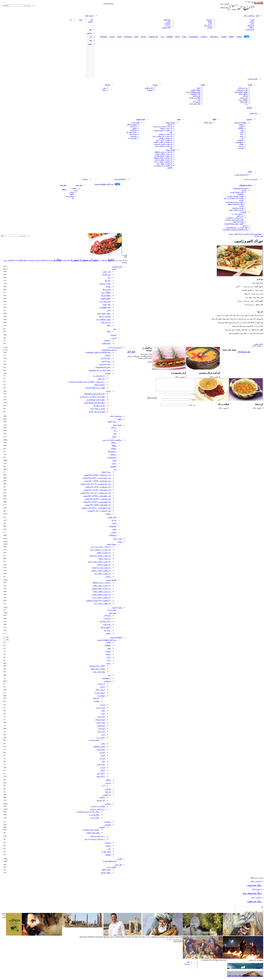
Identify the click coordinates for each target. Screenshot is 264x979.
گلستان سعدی (170, 150)
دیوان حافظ (208, 122)
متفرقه (85, 179)
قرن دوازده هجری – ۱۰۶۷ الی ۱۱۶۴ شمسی (95, 484)
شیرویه (102, 752)
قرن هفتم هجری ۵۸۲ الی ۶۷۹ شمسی (97, 505)
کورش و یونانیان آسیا (236, 210)
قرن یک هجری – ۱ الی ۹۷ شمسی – (98, 511)
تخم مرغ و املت (242, 90)
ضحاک (241, 144)
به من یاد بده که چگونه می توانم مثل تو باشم (245, 976)
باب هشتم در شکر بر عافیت (162, 142)
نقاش (168, 21)
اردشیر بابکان (100, 690)
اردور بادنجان (224, 7)
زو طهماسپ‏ (239, 142)
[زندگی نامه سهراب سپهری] (42, 935)
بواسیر (116, 260)
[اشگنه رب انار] (212, 400)
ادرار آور (124, 260)
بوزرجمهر (96, 698)
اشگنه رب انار (223, 404)
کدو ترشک (259, 404)
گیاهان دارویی (75, 189)
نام (193, 394)
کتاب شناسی (166, 27)
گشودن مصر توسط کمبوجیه (234, 223)
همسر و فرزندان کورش (235, 196)
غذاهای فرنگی (243, 94)
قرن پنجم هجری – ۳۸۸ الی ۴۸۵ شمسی (97, 475)
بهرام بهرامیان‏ (100, 719)
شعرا (252, 20)
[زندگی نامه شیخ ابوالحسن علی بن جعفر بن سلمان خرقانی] (203, 935)
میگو (198, 88)
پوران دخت (101, 731)
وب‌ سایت (191, 405)
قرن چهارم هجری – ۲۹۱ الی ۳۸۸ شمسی (96, 478)
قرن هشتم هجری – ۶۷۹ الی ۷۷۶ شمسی (96, 502)
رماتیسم (104, 260)
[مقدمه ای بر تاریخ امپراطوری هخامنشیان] (82, 927)
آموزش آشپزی (253, 79)
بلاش (103, 710)
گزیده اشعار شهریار (241, 174)
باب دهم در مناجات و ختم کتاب (163, 147)
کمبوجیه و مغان (238, 222)
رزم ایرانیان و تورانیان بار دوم (95, 839)
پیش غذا (107, 85)
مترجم (168, 25)
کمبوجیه (243, 212)
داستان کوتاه (89, 15)
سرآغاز (170, 124)
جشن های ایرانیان (116, 416)
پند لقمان (259, 968)
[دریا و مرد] (14, 935)
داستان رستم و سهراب (97, 666)
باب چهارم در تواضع (165, 134)
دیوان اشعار (254, 113)
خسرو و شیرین (94, 740)
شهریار (250, 171)
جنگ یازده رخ (94, 818)
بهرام (103, 713)
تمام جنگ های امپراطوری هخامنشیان (235, 229)
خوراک (245, 96)
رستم (242, 136)
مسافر (134, 128)
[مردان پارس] (246, 11)
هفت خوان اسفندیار (92, 833)
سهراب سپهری (140, 119)
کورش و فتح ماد (238, 208)
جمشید (241, 124)
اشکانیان (241, 128)
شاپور (103, 743)
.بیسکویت (150, 90)
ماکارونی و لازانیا (194, 98)
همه (90, 29)
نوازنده (252, 21)
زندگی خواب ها (132, 132)
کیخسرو (107, 804)
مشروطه (44, 260)
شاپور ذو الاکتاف (99, 746)
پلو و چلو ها (196, 96)
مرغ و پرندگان (243, 88)
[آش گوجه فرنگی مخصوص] (203, 369)
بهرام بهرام (101, 716)
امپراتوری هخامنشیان (245, 185)
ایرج (103, 785)
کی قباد (107, 792)
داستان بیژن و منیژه (98, 806)
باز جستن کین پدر (238, 214)
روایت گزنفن (106, 361)
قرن (114, 469)
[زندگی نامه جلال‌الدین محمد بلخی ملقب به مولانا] (163, 935)
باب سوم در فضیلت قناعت (163, 156)
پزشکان (251, 27)
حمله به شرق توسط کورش (234, 202)
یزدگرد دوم (101, 773)
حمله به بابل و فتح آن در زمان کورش (233, 199)
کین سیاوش (100, 800)
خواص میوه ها (70, 197)
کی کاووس (106, 795)
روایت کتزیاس (105, 358)
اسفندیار (102, 827)
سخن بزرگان (117, 539)
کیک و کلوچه (149, 88)
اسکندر (241, 126)
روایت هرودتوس (104, 364)
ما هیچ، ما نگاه (132, 124)
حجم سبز (133, 136)
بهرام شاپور (101, 725)
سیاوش (102, 797)
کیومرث (107, 789)
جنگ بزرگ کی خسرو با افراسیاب (88, 812)
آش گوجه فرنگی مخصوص (209, 373)
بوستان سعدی (170, 122)
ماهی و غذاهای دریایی (193, 92)
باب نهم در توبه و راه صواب (163, 144)
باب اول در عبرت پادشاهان (163, 152)
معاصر (108, 514)
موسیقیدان (166, 20)
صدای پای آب (132, 138)
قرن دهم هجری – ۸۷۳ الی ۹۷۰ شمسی (97, 481)
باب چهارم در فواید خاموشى (162, 158)
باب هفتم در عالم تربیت (164, 163)
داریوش (245, 225)
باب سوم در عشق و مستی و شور (162, 131)
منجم (252, 23)
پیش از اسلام (105, 472)
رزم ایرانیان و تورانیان (97, 809)
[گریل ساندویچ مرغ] (169, 369)
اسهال (120, 260)
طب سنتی (79, 185)
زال (242, 138)
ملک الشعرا (38, 260)
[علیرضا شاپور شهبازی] (122, 935)
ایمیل (192, 399)
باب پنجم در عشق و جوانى (163, 160)
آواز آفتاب (133, 130)
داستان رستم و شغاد (98, 669)
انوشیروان (101, 695)
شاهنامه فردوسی (240, 122)
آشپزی (250, 85)
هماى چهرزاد (106, 851)
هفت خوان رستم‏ (99, 672)
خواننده (209, 27)
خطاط (210, 21)
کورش (244, 190)
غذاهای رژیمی (243, 100)
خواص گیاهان (71, 193)
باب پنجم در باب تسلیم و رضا (162, 136)
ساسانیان (240, 140)
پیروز (103, 734)
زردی (99, 260)
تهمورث (241, 148)
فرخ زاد (102, 758)
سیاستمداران (249, 29)
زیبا (71, 20)
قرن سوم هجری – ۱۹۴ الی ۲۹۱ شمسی (96, 490)
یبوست (6, 260)
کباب (198, 100)
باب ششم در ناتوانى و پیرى (163, 161)
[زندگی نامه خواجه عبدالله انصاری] (243, 935)
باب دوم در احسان (166, 128)
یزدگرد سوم (101, 776)
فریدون (241, 146)
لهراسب (107, 843)
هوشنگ (107, 854)
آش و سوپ (244, 98)
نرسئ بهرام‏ (101, 764)
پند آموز (90, 21)
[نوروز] (203, 958)
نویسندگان (250, 25)
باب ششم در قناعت (165, 138)
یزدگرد (102, 770)
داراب (242, 132)
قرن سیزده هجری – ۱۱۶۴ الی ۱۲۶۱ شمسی (95, 493)
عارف (210, 23)
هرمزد (102, 767)
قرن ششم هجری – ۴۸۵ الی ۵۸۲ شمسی (96, 496)
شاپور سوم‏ (101, 749)
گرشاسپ (107, 822)
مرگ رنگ (133, 126)
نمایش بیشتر (258, 344)
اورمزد (102, 704)
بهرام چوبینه (101, 722)
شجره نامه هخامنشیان (240, 188)
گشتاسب (107, 825)
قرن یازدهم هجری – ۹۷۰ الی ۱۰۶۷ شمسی (95, 508)
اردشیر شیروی (100, 692)
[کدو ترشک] (246, 400)
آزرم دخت (101, 684)
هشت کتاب (135, 122)
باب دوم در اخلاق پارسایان (163, 154)
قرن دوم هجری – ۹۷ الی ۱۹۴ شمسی (97, 487)
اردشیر (102, 687)
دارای (242, 134)
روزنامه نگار (208, 25)
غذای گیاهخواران (194, 94)
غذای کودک (244, 101)
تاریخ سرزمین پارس (251, 179)
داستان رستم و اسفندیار (91, 830)
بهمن (242, 130)
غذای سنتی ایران (194, 103)
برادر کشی (240, 216)
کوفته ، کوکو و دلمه (241, 92)
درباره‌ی (187, 964)
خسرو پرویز (101, 737)
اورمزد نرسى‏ (100, 707)
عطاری (57, 259)
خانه (260, 234)
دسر (104, 88)
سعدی (179, 119)
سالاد (104, 90)
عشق (81, 20)
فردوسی (249, 119)
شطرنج (96, 701)
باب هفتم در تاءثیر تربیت (164, 140)
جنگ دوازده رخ (94, 815)
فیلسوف (167, 23)
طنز (91, 20)
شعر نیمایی (66, 260)
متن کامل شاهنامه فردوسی (106, 640)
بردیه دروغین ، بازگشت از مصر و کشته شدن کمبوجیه (234, 219)
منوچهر (107, 846)
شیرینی (155, 85)
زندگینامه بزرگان (249, 15)
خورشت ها (196, 101)
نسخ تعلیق (23, 260)
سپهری (74, 259)
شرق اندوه (133, 134)
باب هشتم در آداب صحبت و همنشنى (163, 166)
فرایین (102, 755)
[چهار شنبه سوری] (243, 958)
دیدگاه (149, 362)
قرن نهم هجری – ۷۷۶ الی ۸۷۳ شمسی (97, 499)
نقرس (16, 260)
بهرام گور (101, 728)
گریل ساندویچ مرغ (178, 373)
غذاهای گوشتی (195, 90)
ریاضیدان (209, 20)
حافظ (214, 119)
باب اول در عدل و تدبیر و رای (162, 126)
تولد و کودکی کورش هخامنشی (237, 193)
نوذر (109, 848)
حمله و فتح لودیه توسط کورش (236, 205)
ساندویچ (249, 107)
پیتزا (246, 103)
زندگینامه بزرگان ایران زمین (112, 440)
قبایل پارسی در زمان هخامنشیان (237, 227)
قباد (103, 761)
